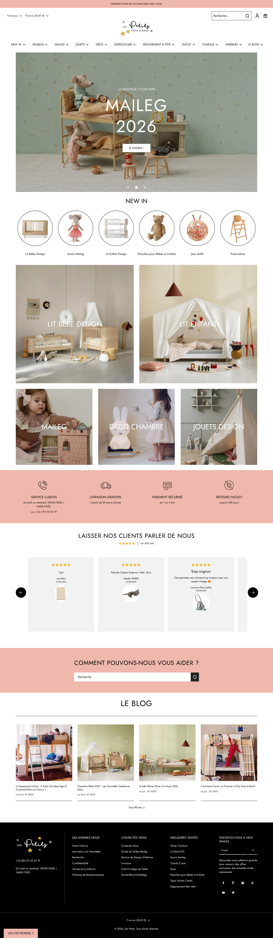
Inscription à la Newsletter (86, 851)
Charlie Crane (178, 863)
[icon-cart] (265, 16)
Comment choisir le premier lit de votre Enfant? (228, 786)
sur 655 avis (147, 543)
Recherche (78, 857)
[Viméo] (233, 893)
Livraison (126, 863)
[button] (21, 592)
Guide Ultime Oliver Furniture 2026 (158, 786)
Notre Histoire (80, 846)
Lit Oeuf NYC (177, 851)
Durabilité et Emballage (134, 875)
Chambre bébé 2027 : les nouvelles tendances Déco (103, 788)
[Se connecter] (257, 15)
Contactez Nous (130, 846)
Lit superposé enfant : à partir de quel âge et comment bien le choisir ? (41, 788)
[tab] (128, 187)
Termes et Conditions (83, 869)
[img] (127, 543)
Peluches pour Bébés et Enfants (187, 875)
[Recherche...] (247, 15)
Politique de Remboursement (88, 875)
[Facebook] (223, 883)
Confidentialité (80, 863)
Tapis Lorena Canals (181, 880)
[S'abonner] (252, 850)
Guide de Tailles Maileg (134, 851)
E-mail (224, 850)
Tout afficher (135, 807)
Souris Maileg (178, 857)
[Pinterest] (233, 883)
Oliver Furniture (178, 846)
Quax (173, 869)
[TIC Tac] (252, 883)
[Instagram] (243, 883)
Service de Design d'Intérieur (137, 857)
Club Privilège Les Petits (134, 869)
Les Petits (130, 929)
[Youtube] (223, 893)
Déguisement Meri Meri (183, 886)
